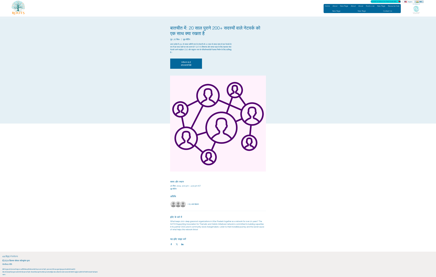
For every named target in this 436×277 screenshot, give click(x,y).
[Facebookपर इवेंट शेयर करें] (171, 244)
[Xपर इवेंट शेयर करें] (177, 244)
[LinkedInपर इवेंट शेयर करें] (182, 244)
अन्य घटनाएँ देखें (186, 65)
